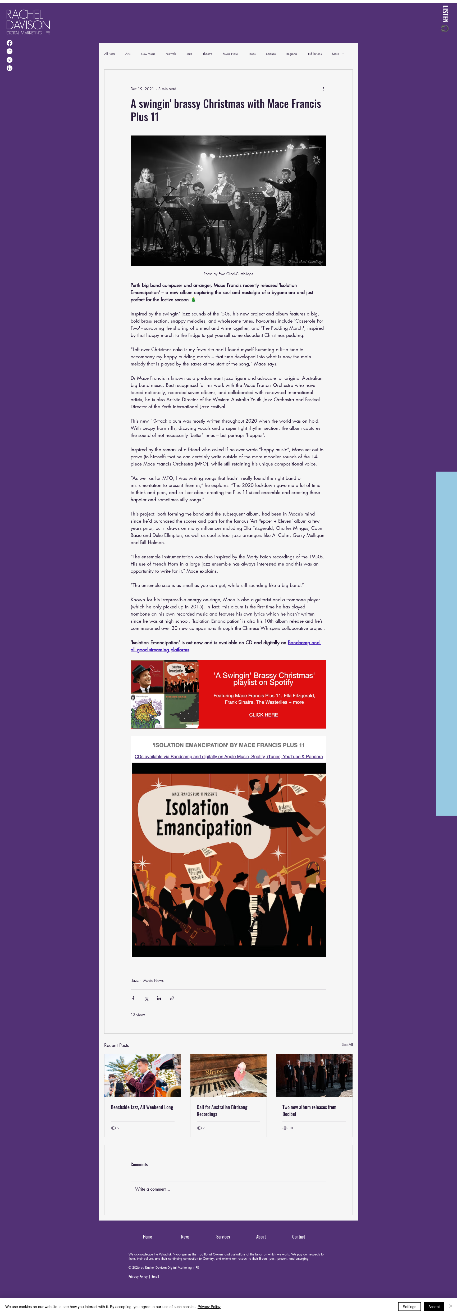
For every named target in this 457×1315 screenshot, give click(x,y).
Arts (127, 53)
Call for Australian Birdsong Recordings (222, 1110)
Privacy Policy (138, 1276)
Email (155, 1276)
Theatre (207, 53)
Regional (292, 53)
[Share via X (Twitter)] (146, 998)
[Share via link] (172, 998)
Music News (230, 53)
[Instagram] (9, 51)
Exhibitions (315, 53)
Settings (409, 1306)
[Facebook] (9, 43)
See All (347, 1044)
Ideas (252, 53)
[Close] (450, 1306)
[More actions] (323, 88)
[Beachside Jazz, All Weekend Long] (142, 1075)
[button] (446, 19)
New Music (148, 53)
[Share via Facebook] (133, 998)
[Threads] (9, 60)
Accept (434, 1306)
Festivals (171, 53)
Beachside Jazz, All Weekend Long (142, 1107)
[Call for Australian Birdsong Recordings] (228, 1075)
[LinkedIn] (9, 68)
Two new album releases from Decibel (309, 1110)
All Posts (109, 53)
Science (271, 53)
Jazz (189, 53)
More (335, 53)
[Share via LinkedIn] (159, 998)
